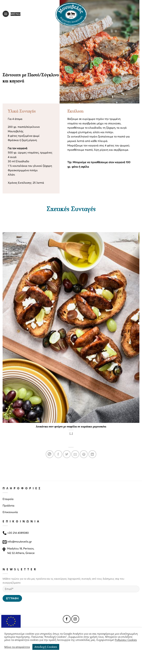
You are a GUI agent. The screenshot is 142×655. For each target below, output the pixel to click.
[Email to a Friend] (75, 454)
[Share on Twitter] (67, 454)
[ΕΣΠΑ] (11, 624)
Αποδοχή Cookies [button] (45, 647)
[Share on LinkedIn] (92, 454)
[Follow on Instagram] (75, 619)
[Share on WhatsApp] (50, 454)
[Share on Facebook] (58, 454)
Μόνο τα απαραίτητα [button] (17, 647)
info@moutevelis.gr (19, 541)
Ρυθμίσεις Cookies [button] (126, 640)
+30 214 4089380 (18, 532)
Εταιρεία (8, 498)
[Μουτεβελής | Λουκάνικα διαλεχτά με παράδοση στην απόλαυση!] (71, 14)
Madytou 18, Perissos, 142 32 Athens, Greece (21, 550)
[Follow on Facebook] (67, 619)
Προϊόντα (8, 505)
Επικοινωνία (10, 512)
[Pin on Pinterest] (84, 454)
